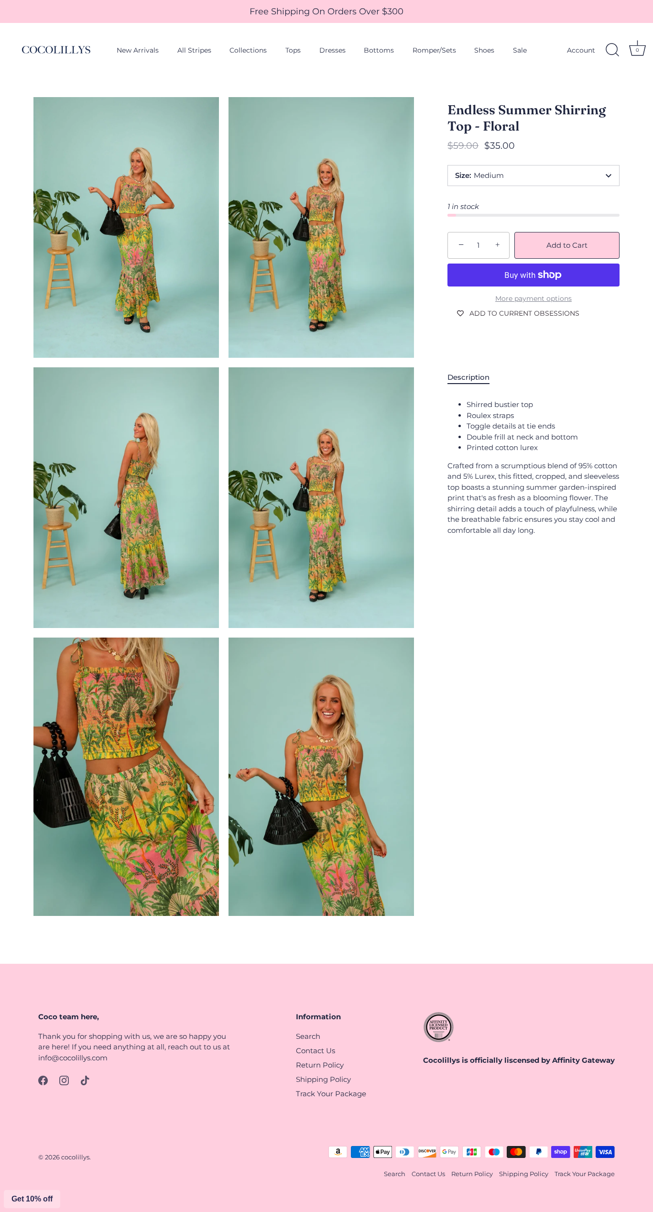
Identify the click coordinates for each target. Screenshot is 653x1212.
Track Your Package (331, 1093)
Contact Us (315, 1050)
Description (468, 377)
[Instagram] (64, 1079)
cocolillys (75, 1157)
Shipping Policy (323, 1079)
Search (308, 1036)
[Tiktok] (85, 1079)
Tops (293, 50)
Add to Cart (567, 245)
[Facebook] (43, 1079)
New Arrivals (138, 50)
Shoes (484, 50)
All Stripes (194, 50)
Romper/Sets (434, 50)
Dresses (332, 50)
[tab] (473, 377)
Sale (520, 50)
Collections (248, 50)
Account (581, 50)
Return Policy (320, 1064)
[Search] (612, 50)
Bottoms (379, 50)
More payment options (533, 298)
